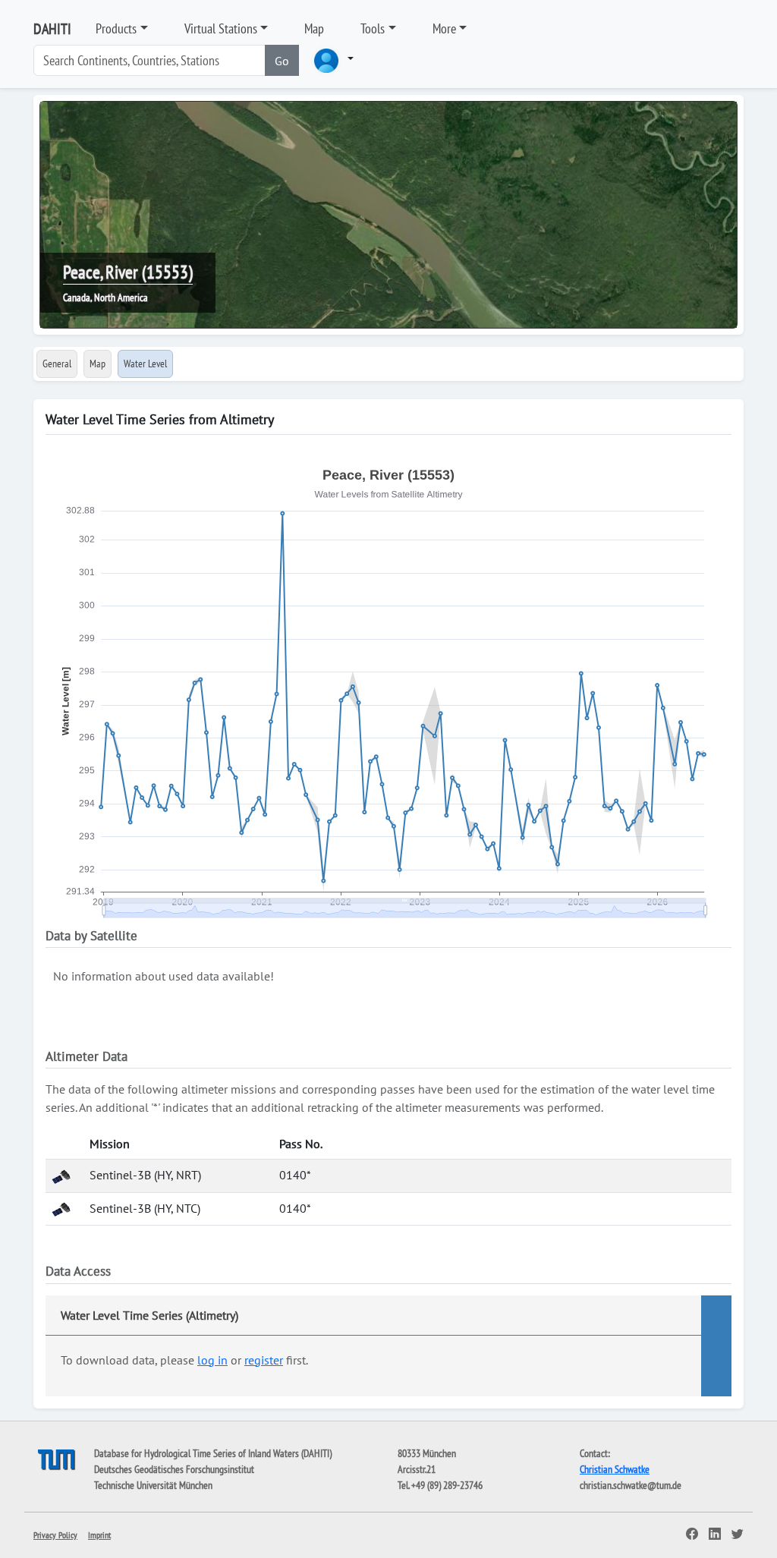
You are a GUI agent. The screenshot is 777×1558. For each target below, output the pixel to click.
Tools (372, 28)
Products (116, 28)
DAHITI (52, 29)
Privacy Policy (55, 1535)
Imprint (99, 1535)
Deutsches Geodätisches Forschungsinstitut (174, 1469)
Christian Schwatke (615, 1469)
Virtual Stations (220, 28)
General (56, 363)
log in (212, 1360)
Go (282, 60)
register (263, 1360)
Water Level (145, 363)
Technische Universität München (153, 1485)
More (444, 28)
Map (314, 28)
